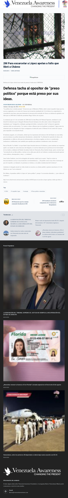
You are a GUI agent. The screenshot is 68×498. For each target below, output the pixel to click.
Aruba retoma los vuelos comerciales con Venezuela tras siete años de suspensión (20, 233)
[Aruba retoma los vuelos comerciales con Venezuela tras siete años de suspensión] (6, 233)
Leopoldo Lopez (15, 191)
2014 (6, 191)
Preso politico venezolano (38, 191)
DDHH (12, 70)
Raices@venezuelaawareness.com (18, 492)
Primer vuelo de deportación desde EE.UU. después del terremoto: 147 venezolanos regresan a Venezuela (49, 223)
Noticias (17, 70)
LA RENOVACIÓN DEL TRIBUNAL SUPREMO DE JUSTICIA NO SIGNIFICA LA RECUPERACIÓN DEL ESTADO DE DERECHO (21, 223)
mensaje (25, 191)
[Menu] (64, 4)
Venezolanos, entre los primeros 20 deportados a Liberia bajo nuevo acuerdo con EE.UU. (30, 455)
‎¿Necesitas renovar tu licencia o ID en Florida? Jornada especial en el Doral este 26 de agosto (32, 385)
